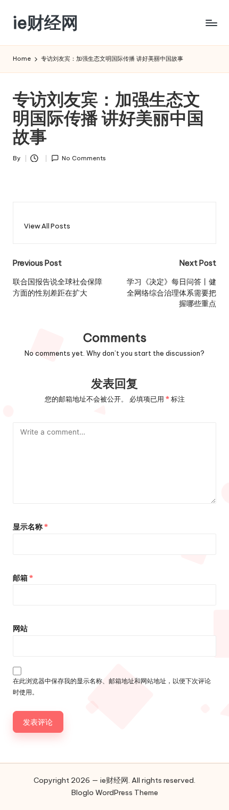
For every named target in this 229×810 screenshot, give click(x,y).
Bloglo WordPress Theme (114, 792)
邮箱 (23, 578)
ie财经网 (45, 22)
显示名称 (30, 526)
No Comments (84, 158)
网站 (20, 628)
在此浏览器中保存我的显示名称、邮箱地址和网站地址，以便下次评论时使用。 (112, 686)
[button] (47, 226)
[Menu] (211, 23)
